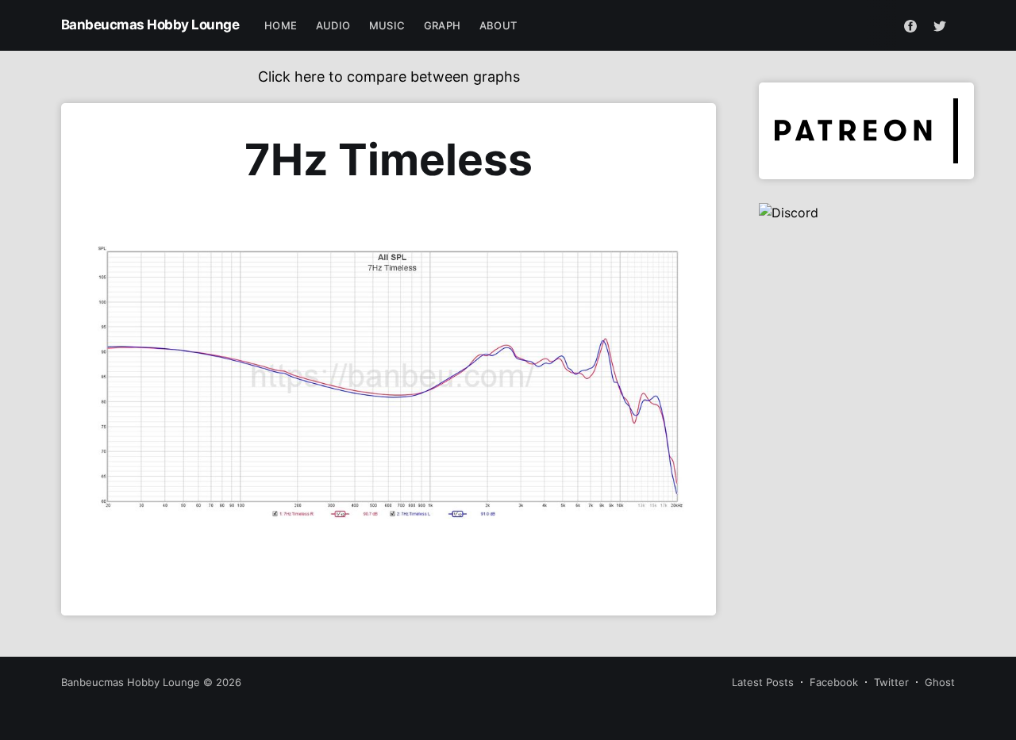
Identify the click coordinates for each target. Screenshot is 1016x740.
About (498, 25)
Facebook (834, 682)
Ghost (940, 682)
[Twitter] (940, 25)
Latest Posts (763, 682)
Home (280, 25)
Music (387, 25)
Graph (442, 25)
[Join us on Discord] (866, 258)
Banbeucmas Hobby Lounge (150, 25)
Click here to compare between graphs (389, 76)
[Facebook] (910, 25)
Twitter (891, 682)
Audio (333, 25)
